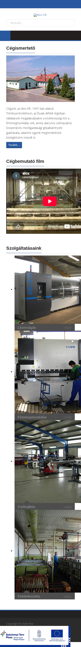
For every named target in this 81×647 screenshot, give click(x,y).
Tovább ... (14, 145)
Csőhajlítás (26, 507)
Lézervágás (27, 327)
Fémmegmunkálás (32, 417)
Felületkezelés (29, 596)
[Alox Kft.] (40, 15)
